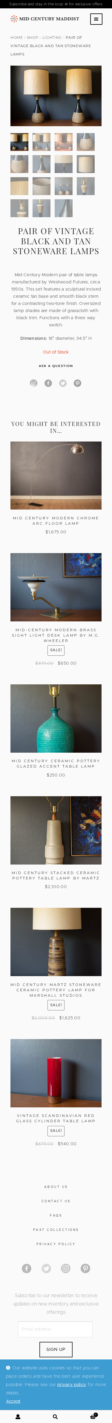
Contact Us (56, 1201)
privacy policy (71, 1385)
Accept (13, 1401)
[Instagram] (33, 383)
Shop (33, 37)
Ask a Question (56, 366)
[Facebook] (48, 383)
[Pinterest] (77, 383)
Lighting (52, 37)
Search (56, 1416)
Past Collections (56, 1229)
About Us (56, 1187)
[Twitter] (63, 383)
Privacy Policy (56, 1244)
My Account (18, 1416)
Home (16, 37)
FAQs (56, 1215)
